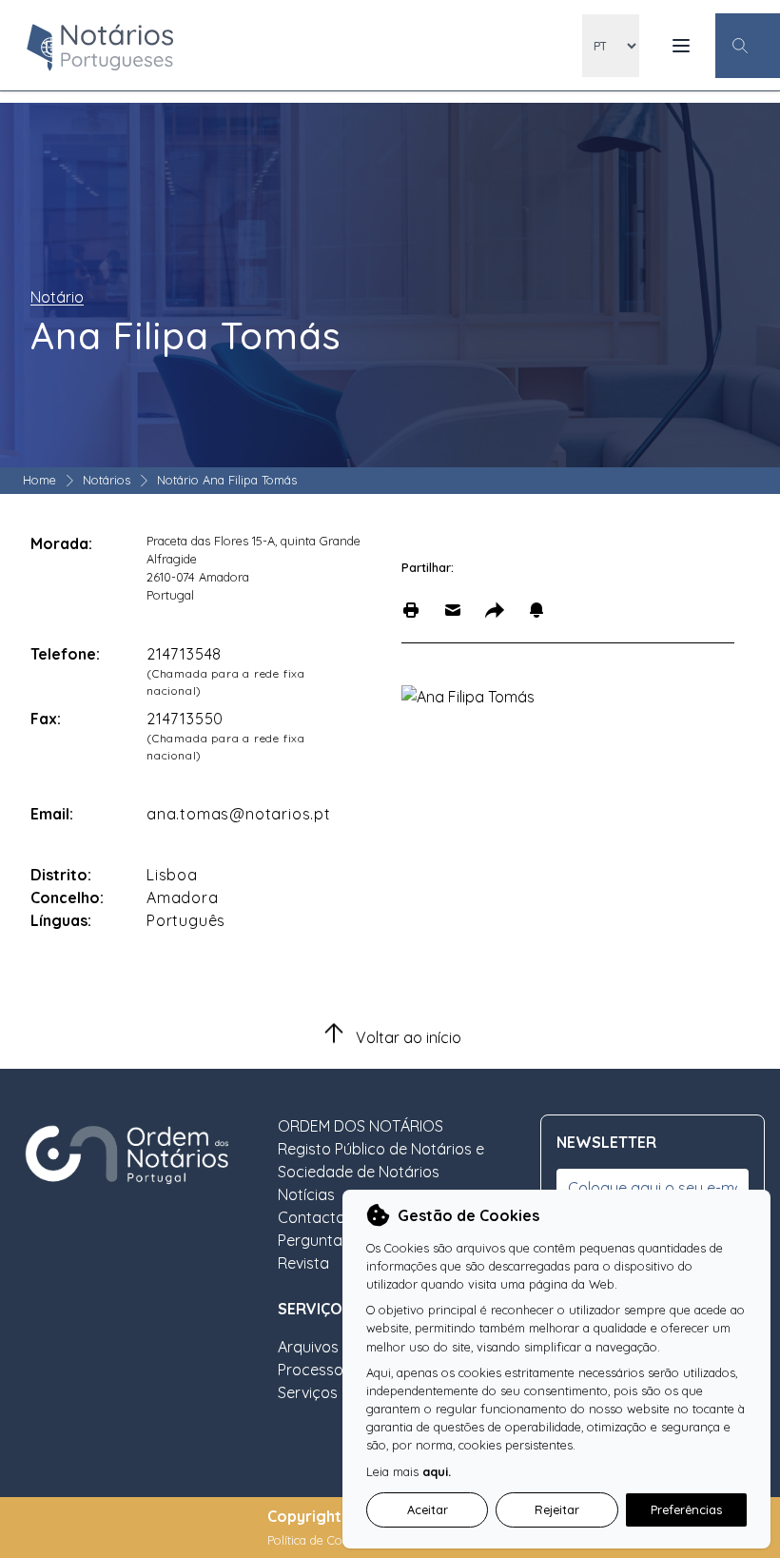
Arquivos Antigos (337, 1346)
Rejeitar (557, 1509)
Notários (106, 479)
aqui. (436, 1471)
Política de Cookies (321, 1540)
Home (39, 479)
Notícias (306, 1194)
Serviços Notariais (341, 1392)
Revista (303, 1262)
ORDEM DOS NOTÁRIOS (360, 1125)
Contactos (315, 1217)
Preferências (686, 1509)
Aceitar (427, 1509)
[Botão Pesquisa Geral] (747, 45)
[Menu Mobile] (681, 45)
